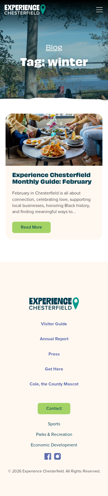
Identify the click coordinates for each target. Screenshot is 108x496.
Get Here (54, 369)
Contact (54, 408)
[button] (47, 456)
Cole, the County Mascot (54, 384)
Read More (31, 227)
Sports (54, 424)
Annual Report (54, 339)
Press (54, 354)
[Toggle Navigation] (101, 9)
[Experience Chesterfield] (25, 9)
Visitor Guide (54, 324)
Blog (54, 48)
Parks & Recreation (54, 434)
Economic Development (54, 445)
